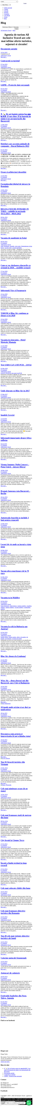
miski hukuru (13, 606)
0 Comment (4, 66)
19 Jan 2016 (4, 686)
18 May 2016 (4, 470)
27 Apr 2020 (4, 271)
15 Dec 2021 (4, 190)
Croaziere (6, 14)
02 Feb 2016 (4, 601)
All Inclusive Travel (6, 30)
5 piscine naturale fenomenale (14, 958)
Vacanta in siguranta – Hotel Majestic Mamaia (13, 341)
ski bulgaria (8, 638)
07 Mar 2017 (4, 394)
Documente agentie (9, 49)
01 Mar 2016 (4, 577)
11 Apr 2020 (4, 345)
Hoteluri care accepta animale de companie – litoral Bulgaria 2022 (15, 145)
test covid (13, 373)
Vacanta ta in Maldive (10, 598)
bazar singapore (5, 606)
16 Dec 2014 (4, 794)
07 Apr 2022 (4, 64)
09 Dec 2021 (4, 217)
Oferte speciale (8, 8)
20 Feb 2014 (4, 976)
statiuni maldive (10, 607)
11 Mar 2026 (4, 124)
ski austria (23, 637)
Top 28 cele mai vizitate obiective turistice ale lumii (15, 937)
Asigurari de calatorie (10, 973)
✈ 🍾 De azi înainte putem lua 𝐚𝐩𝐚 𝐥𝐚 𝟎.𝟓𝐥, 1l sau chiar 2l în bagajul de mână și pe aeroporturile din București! (16, 117)
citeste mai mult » (5, 1061)
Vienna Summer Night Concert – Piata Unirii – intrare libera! (15, 465)
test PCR (19, 373)
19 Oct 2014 (4, 891)
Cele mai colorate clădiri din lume (15, 888)
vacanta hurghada (17, 248)
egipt (2, 246)
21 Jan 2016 (4, 660)
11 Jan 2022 (4, 175)
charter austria (12, 637)
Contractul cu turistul (10, 61)
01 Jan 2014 (4, 1001)
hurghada (6, 246)
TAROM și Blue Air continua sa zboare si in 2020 (14, 314)
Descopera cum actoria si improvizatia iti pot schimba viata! (16, 735)
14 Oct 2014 (4, 942)
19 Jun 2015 (4, 740)
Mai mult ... (4, 57)
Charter (6, 9)
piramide (12, 246)
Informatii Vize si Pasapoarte (13, 290)
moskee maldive (21, 606)
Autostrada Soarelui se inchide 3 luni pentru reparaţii (15, 519)
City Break (7, 15)
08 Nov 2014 (4, 821)
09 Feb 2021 (4, 241)
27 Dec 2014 (4, 768)
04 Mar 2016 (4, 550)
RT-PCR (8, 373)
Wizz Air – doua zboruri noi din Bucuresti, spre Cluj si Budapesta (15, 681)
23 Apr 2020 (4, 294)
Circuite (6, 11)
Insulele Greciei (7, 415)
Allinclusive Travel (6, 55)
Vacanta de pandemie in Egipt (14, 238)
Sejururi (6, 12)
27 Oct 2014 (4, 844)
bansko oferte (4, 637)
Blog (5, 18)
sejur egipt (17, 246)
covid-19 (3, 373)
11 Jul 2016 (4, 418)
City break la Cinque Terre (12, 840)
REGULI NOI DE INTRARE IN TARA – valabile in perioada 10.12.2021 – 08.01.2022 (15, 211)
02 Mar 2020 (4, 368)
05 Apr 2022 (4, 88)
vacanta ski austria (17, 638)
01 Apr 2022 (4, 149)
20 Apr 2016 (4, 497)
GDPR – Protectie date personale (15, 85)
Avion (5, 17)
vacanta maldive (19, 607)
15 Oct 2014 (4, 917)
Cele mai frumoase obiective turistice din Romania (13, 912)
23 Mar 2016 (4, 523)
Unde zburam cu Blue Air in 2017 (15, 391)
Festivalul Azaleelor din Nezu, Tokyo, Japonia (14, 997)
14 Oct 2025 (4, 52)
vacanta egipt (8, 248)
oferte (18, 637)
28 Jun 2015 (4, 713)
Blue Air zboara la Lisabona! (13, 656)
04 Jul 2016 (4, 444)
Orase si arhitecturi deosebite (13, 172)
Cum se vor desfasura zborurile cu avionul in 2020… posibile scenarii (16, 266)
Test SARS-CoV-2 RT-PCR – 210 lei (16, 365)
